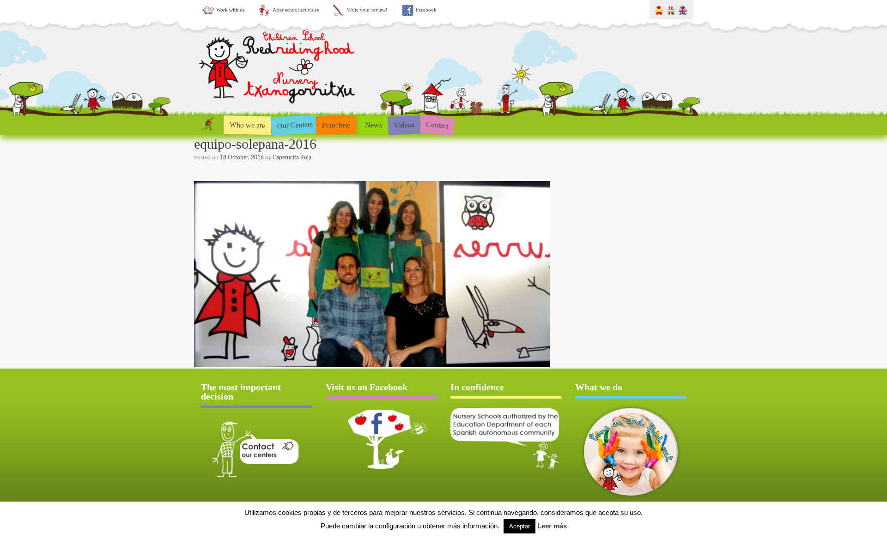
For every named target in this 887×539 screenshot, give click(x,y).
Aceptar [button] (519, 526)
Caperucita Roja (292, 157)
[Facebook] (381, 439)
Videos (404, 124)
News (373, 125)
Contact (437, 125)
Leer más (552, 526)
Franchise (336, 125)
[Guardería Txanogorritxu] (278, 106)
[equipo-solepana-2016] (372, 366)
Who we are (247, 125)
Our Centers (295, 125)
